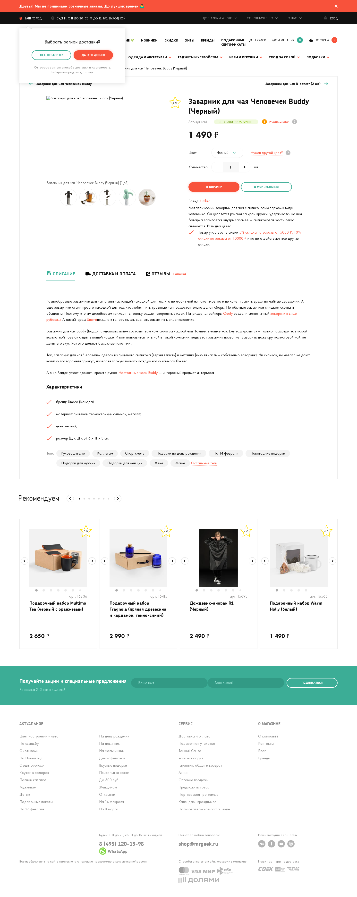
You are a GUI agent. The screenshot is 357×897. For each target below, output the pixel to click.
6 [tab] (75, 591)
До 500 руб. (109, 779)
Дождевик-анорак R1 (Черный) (212, 606)
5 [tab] (68, 591)
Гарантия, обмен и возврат (200, 765)
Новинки (149, 40)
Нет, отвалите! (51, 55)
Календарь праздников (197, 801)
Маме (180, 462)
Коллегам (105, 453)
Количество (198, 167)
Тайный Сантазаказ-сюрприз (190, 754)
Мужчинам (27, 787)
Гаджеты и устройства (198, 57)
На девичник (109, 743)
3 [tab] (53, 591)
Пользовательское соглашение (204, 809)
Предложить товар (194, 787)
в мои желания (266, 187)
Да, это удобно (93, 55)
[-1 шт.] (217, 167)
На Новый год (30, 758)
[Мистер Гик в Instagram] (291, 843)
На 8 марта (108, 809)
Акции (183, 772)
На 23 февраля (31, 809)
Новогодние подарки (267, 453)
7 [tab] (82, 590)
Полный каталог (32, 779)
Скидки (171, 40)
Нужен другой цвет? (267, 152)
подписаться (312, 683)
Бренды (207, 40)
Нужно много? (279, 121)
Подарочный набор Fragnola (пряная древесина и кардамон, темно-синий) (138, 609)
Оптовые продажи (193, 779)
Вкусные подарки (113, 765)
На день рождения (114, 736)
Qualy (228, 313)
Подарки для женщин (124, 462)
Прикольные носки (114, 772)
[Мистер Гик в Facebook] (271, 843)
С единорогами (31, 765)
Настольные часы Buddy (138, 372)
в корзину (214, 187)
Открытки (107, 794)
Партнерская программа (198, 794)
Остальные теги (204, 462)
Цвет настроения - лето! (39, 736)
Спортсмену (134, 453)
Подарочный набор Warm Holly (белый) (296, 606)
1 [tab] (39, 591)
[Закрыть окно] (336, 6)
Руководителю (73, 453)
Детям (24, 794)
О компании (268, 736)
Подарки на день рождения (178, 453)
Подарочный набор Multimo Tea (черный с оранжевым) (57, 606)
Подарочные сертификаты (233, 42)
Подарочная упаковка (196, 743)
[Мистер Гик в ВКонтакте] (261, 843)
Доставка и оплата (114, 273)
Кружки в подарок (34, 772)
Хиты (189, 40)
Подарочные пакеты (36, 801)
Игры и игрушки (243, 57)
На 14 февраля (225, 453)
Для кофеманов (112, 758)
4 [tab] (60, 591)
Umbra (205, 200)
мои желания (283, 40)
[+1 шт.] (244, 167)
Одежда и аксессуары (147, 57)
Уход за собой (282, 57)
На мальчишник (112, 750)
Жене (158, 462)
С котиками (28, 750)
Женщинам (108, 787)
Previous (24, 561)
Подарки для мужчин (78, 462)
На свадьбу (29, 743)
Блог (262, 750)
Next (92, 561)
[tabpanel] (58, 558)
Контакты (266, 743)
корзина (322, 40)
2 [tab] (46, 591)
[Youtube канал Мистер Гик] (281, 843)
